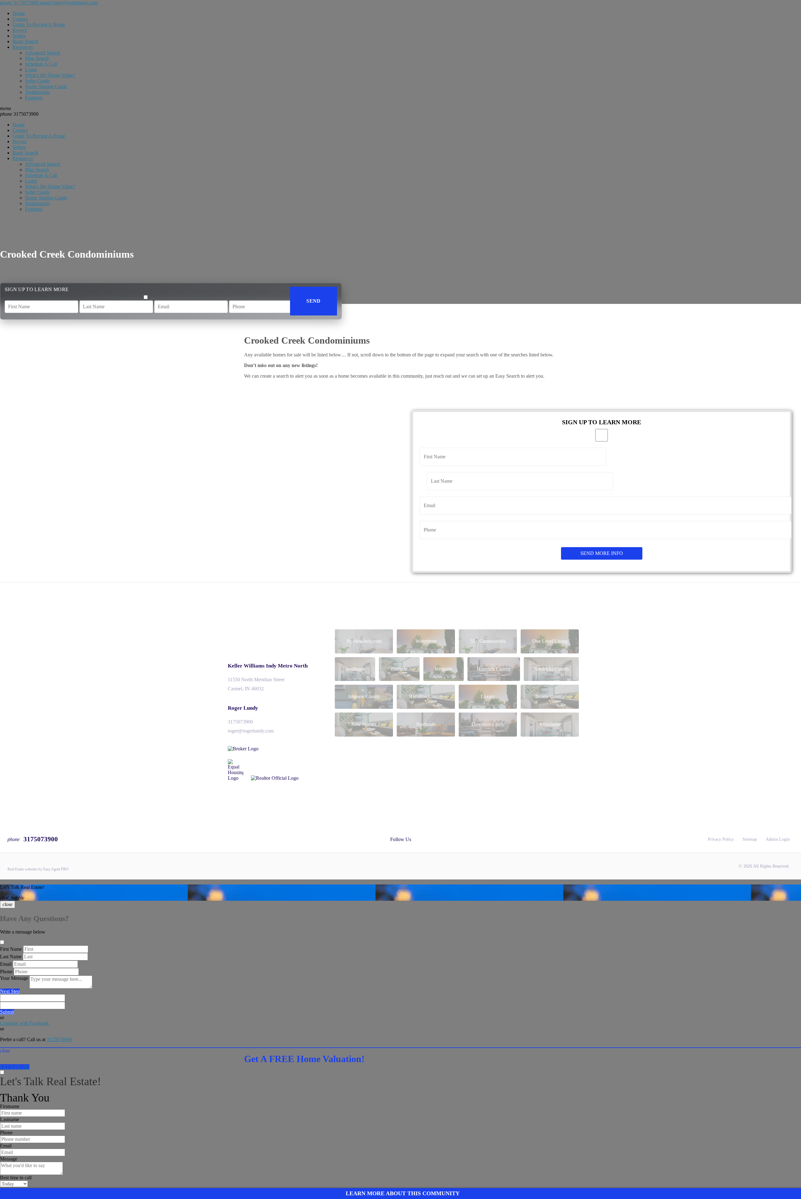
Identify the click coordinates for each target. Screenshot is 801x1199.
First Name (11, 949)
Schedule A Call (41, 64)
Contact (20, 19)
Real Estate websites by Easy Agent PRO (38, 869)
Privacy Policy (721, 839)
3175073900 (19, 114)
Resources (23, 47)
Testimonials (37, 92)
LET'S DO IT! (14, 1067)
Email (6, 964)
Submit (7, 1012)
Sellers (19, 35)
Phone (6, 971)
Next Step (10, 991)
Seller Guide (37, 80)
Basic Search (25, 41)
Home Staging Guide (46, 86)
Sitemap (749, 839)
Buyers (20, 30)
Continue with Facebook (24, 1023)
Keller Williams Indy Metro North (268, 666)
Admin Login (778, 839)
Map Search (37, 58)
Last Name (11, 956)
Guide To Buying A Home (39, 24)
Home (19, 13)
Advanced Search (42, 52)
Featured (33, 97)
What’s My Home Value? (50, 75)
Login (31, 69)
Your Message (14, 978)
